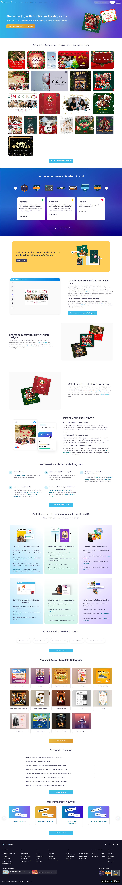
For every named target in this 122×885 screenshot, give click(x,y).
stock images (87, 292)
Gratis (38, 853)
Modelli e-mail (24, 855)
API (109, 860)
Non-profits (39, 861)
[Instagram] (109, 844)
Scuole (38, 860)
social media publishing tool (92, 391)
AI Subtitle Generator (84, 853)
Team (38, 858)
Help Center (111, 855)
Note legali (110, 861)
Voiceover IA (104, 618)
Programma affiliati (6, 858)
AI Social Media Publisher (71, 855)
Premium (38, 855)
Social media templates (26, 856)
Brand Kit (107, 479)
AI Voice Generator (83, 855)
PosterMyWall (21, 475)
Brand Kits (30, 346)
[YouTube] (117, 844)
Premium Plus (40, 856)
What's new (4, 855)
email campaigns (105, 394)
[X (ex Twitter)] (113, 844)
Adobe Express (95, 856)
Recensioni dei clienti (7, 863)
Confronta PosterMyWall (97, 850)
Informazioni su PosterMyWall (8, 853)
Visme (102, 853)
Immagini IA (86, 563)
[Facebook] (105, 844)
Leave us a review (6, 860)
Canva (93, 853)
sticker (110, 477)
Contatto (110, 853)
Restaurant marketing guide (54, 860)
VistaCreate (94, 855)
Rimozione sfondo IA (84, 856)
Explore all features (25, 861)
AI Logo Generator (83, 858)
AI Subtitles (82, 305)
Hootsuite (103, 856)
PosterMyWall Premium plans (30, 492)
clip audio (88, 479)
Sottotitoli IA (86, 620)
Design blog (50, 856)
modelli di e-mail (65, 553)
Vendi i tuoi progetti (6, 861)
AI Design (68, 853)
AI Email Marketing (70, 856)
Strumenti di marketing (26, 860)
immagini (97, 477)
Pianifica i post (17, 569)
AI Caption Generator (84, 860)
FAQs (109, 858)
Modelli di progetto (25, 853)
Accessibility (111, 856)
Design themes (24, 858)
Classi (49, 855)
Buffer (102, 855)
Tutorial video (51, 853)
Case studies (5, 856)
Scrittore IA (34, 558)
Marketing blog (51, 858)
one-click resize (42, 342)
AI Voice (101, 303)
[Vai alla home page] (6, 2)
